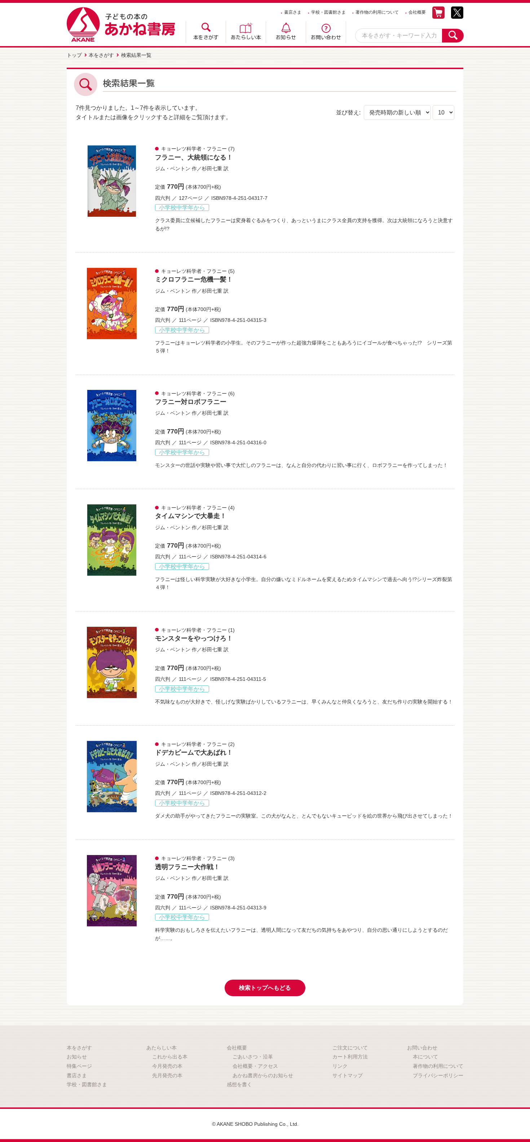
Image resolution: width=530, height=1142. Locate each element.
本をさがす (205, 37)
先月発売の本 (167, 1075)
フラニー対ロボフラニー (190, 401)
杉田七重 (212, 168)
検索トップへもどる (265, 988)
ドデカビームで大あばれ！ (194, 752)
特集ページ (79, 1066)
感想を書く (239, 1084)
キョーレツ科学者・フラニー (194, 149)
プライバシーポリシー (438, 1075)
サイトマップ (347, 1075)
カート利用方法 (350, 1057)
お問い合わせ (326, 37)
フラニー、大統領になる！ (194, 157)
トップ (74, 55)
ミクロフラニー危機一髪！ (194, 279)
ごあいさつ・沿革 (253, 1057)
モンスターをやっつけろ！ (194, 638)
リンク (340, 1066)
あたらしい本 (246, 37)
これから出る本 (169, 1057)
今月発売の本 (167, 1066)
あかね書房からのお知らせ (263, 1075)
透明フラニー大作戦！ (187, 867)
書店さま (292, 12)
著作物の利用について (377, 12)
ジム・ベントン (172, 168)
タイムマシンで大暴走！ (190, 516)
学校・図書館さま (328, 12)
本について (425, 1057)
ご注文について (350, 1048)
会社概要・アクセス (255, 1066)
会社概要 (417, 12)
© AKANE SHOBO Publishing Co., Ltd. (255, 1124)
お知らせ (286, 37)
